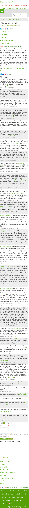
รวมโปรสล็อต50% (5, 246)
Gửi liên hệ (25, 8)
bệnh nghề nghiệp (9, 68)
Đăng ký (4, 8)
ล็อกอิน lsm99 (14, 143)
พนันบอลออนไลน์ (21, 348)
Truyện (9, 19)
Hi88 (1, 127)
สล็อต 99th (11, 377)
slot (25, 398)
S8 (8, 96)
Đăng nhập (11, 8)
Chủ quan (3, 475)
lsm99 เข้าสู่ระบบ (5, 206)
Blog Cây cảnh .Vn (7, 2)
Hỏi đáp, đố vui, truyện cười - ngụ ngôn (11, 46)
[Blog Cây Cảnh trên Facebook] (8, 29)
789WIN (20, 105)
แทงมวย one (16, 328)
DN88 (12, 117)
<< (1, 423)
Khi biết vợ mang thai (7, 40)
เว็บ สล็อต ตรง (4, 360)
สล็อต (1, 388)
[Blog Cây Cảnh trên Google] (5, 29)
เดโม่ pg (2, 231)
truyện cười (18, 68)
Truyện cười (16, 19)
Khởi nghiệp (5, 43)
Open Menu (2, 11)
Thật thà (3, 37)
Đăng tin (18, 8)
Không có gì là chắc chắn (7, 472)
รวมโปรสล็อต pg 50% (6, 288)
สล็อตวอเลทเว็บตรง (5, 411)
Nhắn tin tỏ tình (6, 32)
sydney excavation (22, 324)
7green (18, 383)
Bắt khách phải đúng (6, 470)
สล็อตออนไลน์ (23, 394)
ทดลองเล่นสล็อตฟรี (5, 215)
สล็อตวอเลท (9, 419)
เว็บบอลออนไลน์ (17, 193)
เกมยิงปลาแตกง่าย (5, 266)
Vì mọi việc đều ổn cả (6, 478)
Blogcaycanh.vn (23, 507)
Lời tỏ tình (4, 35)
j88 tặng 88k (11, 136)
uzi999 (15, 339)
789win (9, 86)
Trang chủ (3, 19)
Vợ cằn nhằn (4, 481)
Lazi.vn (11, 28)
